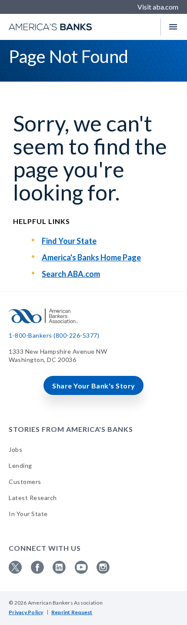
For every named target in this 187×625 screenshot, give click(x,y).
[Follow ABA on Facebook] (37, 571)
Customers (25, 481)
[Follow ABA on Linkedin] (59, 571)
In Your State (28, 513)
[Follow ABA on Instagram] (103, 571)
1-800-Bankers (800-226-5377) (54, 335)
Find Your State (69, 241)
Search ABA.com (71, 274)
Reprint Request (72, 612)
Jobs (15, 449)
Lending (20, 465)
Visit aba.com (157, 7)
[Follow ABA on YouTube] (81, 571)
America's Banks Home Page (91, 257)
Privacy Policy (26, 612)
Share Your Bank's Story (93, 386)
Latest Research (33, 497)
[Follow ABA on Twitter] (15, 571)
